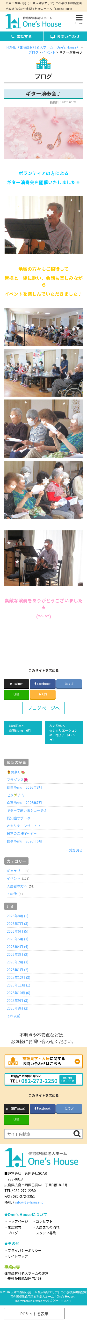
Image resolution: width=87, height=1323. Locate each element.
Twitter (18, 683)
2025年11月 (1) (18, 985)
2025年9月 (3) (17, 1000)
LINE (16, 694)
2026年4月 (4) (17, 946)
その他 (12, 893)
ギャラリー (15, 870)
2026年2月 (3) (17, 962)
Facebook (43, 683)
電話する (24, 36)
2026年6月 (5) (17, 931)
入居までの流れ (47, 1227)
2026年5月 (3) (17, 938)
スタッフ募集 (46, 1232)
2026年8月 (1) (17, 915)
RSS (44, 694)
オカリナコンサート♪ (24, 825)
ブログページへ (44, 708)
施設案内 (14, 1227)
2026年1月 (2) (17, 969)
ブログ (13, 1232)
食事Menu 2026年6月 (24, 841)
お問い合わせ (68, 36)
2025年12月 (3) (18, 977)
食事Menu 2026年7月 (24, 802)
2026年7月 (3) (17, 923)
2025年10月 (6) (18, 992)
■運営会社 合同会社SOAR (25, 1173)
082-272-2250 (26, 1190)
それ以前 (13, 1015)
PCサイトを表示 (34, 1314)
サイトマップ (18, 1256)
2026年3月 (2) (17, 954)
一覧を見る (74, 850)
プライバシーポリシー (25, 1250)
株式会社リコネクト (59, 1301)
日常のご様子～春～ (22, 833)
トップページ (18, 1221)
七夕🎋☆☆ (15, 795)
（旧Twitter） (17, 1108)
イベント (13, 878)
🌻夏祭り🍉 (16, 771)
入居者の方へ (17, 886)
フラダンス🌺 (17, 779)
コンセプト (44, 1221)
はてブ (69, 683)
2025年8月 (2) (17, 1008)
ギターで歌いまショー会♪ (27, 810)
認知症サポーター (20, 818)
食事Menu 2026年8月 (24, 787)
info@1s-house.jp (29, 1202)
